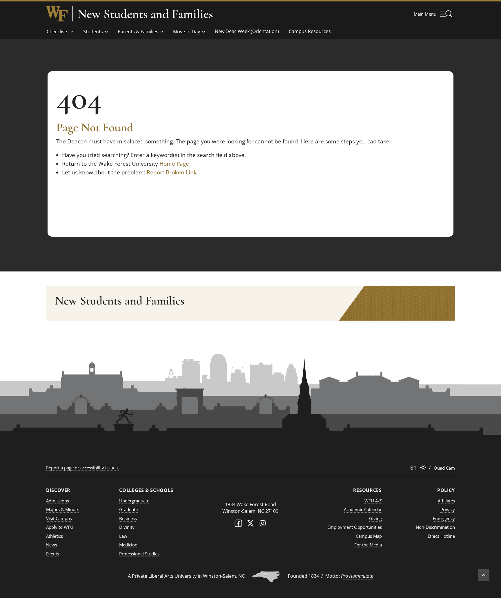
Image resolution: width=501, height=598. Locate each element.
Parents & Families (138, 31)
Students (93, 31)
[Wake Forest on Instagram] (263, 524)
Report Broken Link (172, 172)
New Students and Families (145, 14)
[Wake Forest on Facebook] (238, 524)
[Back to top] (483, 575)
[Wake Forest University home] (57, 13)
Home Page (174, 163)
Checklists (57, 31)
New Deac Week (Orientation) (247, 31)
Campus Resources (310, 31)
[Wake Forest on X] (250, 524)
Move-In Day (186, 31)
